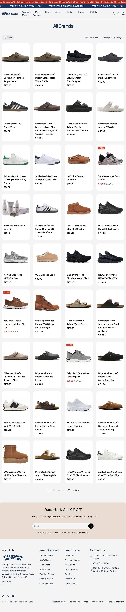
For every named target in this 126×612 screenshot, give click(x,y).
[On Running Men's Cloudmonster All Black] (79, 257)
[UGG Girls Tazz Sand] (47, 257)
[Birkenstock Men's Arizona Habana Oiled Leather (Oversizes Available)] (110, 303)
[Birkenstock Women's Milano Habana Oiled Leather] (47, 405)
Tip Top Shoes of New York (21, 601)
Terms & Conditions (115, 601)
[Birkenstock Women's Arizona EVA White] (110, 106)
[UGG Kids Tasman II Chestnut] (79, 159)
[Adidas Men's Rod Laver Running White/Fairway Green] (16, 159)
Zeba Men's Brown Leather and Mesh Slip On (14, 324)
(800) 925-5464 (101, 563)
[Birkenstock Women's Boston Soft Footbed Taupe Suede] (47, 57)
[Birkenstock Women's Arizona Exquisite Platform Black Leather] (79, 106)
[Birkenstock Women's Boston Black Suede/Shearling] (110, 356)
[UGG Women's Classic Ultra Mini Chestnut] (79, 208)
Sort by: (106, 37)
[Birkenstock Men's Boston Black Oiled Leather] (47, 356)
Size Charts (70, 564)
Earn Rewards (71, 569)
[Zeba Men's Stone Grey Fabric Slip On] (79, 356)
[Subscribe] (91, 526)
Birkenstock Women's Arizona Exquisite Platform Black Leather (77, 127)
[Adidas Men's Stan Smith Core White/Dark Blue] (110, 454)
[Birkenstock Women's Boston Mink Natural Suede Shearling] (110, 405)
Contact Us (70, 578)
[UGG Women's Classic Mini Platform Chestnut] (16, 454)
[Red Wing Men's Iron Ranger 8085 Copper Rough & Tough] (47, 303)
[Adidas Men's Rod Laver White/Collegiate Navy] (47, 159)
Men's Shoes (45, 560)
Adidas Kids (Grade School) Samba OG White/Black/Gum (44, 229)
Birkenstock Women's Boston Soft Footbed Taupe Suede (45, 78)
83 (69, 490)
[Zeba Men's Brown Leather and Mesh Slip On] (16, 303)
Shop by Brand (46, 578)
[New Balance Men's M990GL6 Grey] (16, 257)
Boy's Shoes (45, 569)
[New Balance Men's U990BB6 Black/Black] (110, 257)
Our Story (6, 581)
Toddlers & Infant (47, 574)
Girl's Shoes (45, 564)
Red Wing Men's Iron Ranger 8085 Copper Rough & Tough (45, 324)
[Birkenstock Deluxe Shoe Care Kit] (16, 208)
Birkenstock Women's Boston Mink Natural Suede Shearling (108, 426)
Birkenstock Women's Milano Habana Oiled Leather (45, 426)
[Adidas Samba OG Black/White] (16, 106)
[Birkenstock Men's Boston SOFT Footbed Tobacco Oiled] (16, 356)
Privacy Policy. (82, 532)
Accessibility (71, 583)
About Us (69, 555)
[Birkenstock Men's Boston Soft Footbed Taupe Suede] (16, 57)
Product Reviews (72, 560)
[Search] (113, 13)
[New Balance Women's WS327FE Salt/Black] (16, 405)
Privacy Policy (97, 601)
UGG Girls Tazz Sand (45, 274)
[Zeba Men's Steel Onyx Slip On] (110, 159)
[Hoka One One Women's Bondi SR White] (79, 405)
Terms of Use (69, 532)
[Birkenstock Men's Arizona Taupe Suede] (79, 303)
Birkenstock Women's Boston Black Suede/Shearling (108, 377)
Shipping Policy (59, 601)
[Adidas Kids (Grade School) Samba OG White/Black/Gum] (47, 208)
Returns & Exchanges (78, 601)
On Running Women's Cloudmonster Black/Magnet (77, 78)
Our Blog (69, 574)
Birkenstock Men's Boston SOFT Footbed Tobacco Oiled (14, 377)
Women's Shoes (47, 555)
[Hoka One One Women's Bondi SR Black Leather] (79, 454)
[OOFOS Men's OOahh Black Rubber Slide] (110, 57)
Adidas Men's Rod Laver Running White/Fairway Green (15, 180)
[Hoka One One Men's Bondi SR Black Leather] (110, 208)
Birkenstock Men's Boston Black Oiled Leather (44, 377)
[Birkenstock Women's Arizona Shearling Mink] (47, 454)
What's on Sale (46, 583)
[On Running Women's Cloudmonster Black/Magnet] (79, 57)
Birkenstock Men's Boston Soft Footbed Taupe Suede (14, 78)
